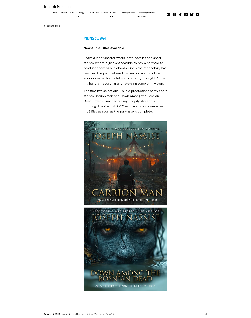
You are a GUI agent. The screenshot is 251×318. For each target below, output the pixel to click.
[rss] (206, 314)
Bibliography (128, 12)
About (55, 12)
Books (64, 12)
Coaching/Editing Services (146, 14)
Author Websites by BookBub (100, 314)
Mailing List (80, 14)
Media (105, 12)
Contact (94, 12)
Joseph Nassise (57, 6)
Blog (72, 12)
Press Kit (113, 14)
